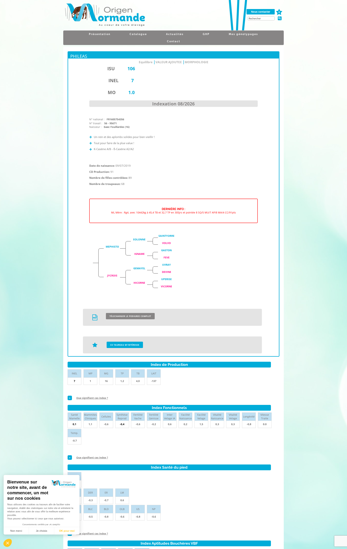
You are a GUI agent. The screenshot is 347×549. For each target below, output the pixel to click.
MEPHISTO (112, 246)
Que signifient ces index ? (92, 398)
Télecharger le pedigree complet (130, 316)
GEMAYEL (139, 268)
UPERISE (166, 279)
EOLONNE (139, 239)
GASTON (166, 250)
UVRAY (166, 264)
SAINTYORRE (166, 235)
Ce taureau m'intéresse (124, 344)
